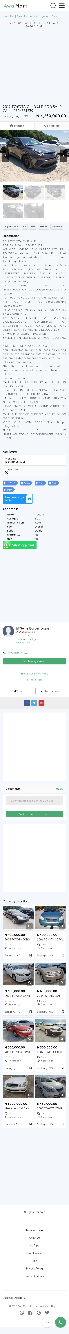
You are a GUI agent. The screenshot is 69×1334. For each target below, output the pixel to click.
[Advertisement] (34, 66)
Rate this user (22, 635)
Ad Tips (34, 1245)
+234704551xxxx (17, 653)
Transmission (15, 522)
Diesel (39, 526)
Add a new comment (36, 814)
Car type (12, 518)
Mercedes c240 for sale (19, 1108)
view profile (23, 642)
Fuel (9, 526)
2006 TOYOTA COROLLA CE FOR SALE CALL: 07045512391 (19, 939)
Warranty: (13, 534)
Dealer (39, 530)
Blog (34, 1261)
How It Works (34, 1253)
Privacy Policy (34, 1268)
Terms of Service (34, 1276)
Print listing (34, 679)
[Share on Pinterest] (41, 703)
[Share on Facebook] (27, 703)
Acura (27, 483)
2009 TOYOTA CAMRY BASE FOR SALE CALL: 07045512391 (19, 995)
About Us (34, 1237)
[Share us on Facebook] (30, 1312)
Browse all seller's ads (34, 673)
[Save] (30, 955)
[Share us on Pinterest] (38, 1312)
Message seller (36, 661)
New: (10, 538)
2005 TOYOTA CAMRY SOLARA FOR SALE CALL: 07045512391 (51, 1108)
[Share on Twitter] (34, 703)
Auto (38, 522)
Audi (41, 483)
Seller (10, 530)
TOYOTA (10, 483)
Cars (11, 944)
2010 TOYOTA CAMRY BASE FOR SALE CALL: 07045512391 (51, 995)
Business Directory (14, 1297)
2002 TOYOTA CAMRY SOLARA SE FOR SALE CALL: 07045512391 (19, 1052)
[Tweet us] (47, 1312)
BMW (9, 490)
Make (10, 514)
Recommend (52, 691)
